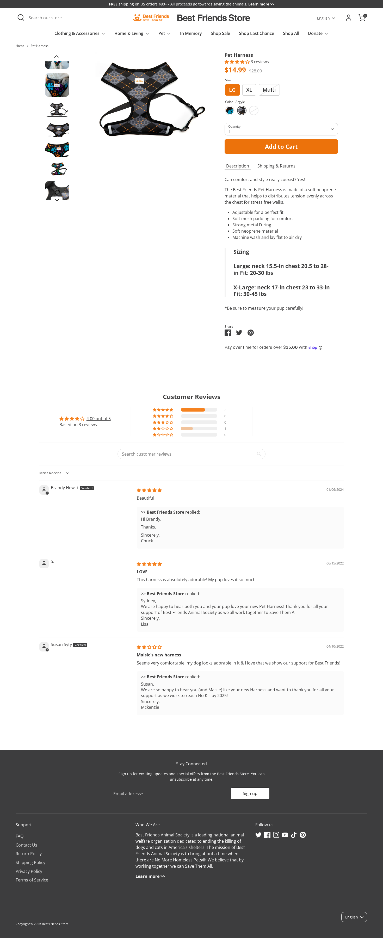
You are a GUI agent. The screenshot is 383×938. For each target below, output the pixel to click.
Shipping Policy (30, 862)
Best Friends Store (55, 924)
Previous (56, 56)
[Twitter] (258, 835)
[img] (149, 490)
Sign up (250, 793)
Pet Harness (39, 46)
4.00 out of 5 (99, 418)
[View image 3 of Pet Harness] (57, 109)
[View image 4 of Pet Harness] (57, 129)
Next (57, 200)
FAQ (19, 836)
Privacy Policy (29, 871)
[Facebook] (267, 835)
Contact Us (26, 845)
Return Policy (29, 853)
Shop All (291, 33)
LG (232, 89)
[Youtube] (285, 835)
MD (253, 110)
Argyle (241, 110)
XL (249, 89)
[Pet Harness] (141, 97)
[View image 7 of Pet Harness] (57, 193)
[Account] (348, 18)
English (323, 18)
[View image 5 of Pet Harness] (57, 149)
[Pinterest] (303, 835)
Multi (269, 89)
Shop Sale (220, 33)
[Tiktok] (294, 835)
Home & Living (129, 33)
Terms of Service (32, 880)
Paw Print (229, 110)
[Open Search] (21, 17)
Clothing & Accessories (77, 33)
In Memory (191, 33)
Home (20, 46)
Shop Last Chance (256, 33)
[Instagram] (276, 835)
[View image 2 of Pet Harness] (57, 85)
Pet (162, 33)
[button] (238, 62)
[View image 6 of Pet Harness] (57, 169)
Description (237, 166)
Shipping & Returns (276, 166)
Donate (316, 33)
